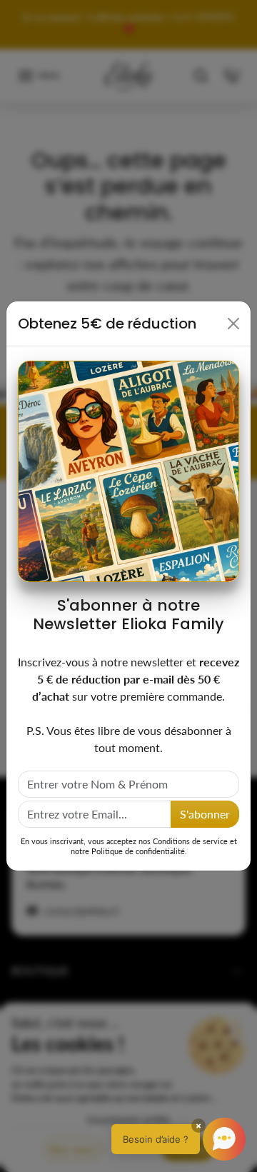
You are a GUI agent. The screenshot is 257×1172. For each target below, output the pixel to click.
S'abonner (205, 814)
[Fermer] (233, 323)
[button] (178, 1139)
